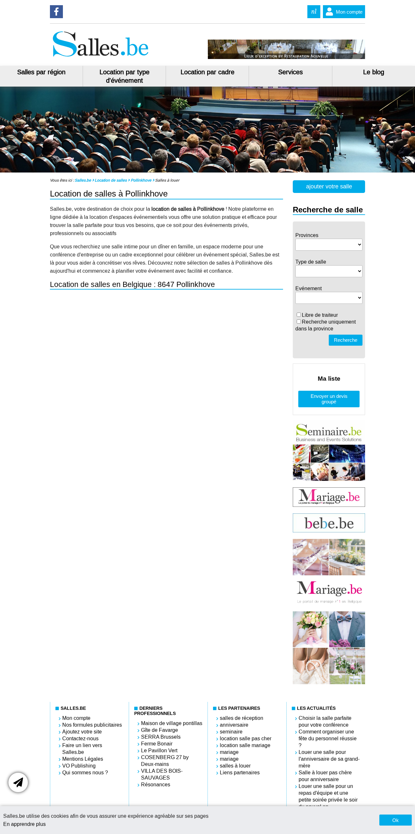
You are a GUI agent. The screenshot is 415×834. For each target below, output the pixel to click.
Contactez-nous (80, 738)
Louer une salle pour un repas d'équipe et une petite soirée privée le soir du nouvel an (328, 796)
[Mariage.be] (329, 682)
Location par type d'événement (124, 76)
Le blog (373, 72)
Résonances (155, 784)
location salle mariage (245, 745)
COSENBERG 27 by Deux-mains (165, 761)
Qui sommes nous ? (85, 772)
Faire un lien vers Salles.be (82, 749)
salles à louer (235, 765)
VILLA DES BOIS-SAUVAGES (162, 774)
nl (313, 11)
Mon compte (349, 12)
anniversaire (234, 724)
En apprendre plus (24, 824)
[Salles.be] (100, 57)
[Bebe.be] (329, 530)
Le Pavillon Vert (159, 750)
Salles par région (41, 72)
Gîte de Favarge (159, 730)
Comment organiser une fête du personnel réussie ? (328, 738)
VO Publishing (79, 765)
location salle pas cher (245, 738)
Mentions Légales (82, 759)
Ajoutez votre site (82, 731)
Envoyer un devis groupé (329, 398)
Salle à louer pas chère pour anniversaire (325, 776)
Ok (395, 820)
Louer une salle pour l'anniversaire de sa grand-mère (329, 759)
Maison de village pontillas (171, 723)
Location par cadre (207, 72)
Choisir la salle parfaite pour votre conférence (325, 721)
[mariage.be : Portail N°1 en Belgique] (329, 505)
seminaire (231, 731)
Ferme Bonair (156, 743)
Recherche (345, 340)
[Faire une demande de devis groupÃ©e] (18, 782)
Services (290, 72)
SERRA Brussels (161, 736)
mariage (229, 752)
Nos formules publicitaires (92, 724)
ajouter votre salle (329, 186)
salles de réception (241, 718)
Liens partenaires (240, 772)
